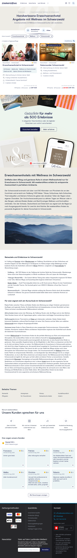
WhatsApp (59, 516)
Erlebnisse (23, 3)
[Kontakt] (66, 3)
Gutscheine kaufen (34, 513)
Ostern (60, 396)
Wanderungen (29, 261)
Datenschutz (32, 520)
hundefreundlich (63, 393)
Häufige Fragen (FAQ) (35, 529)
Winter (35, 266)
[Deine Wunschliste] (69, 3)
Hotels (44, 361)
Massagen (17, 359)
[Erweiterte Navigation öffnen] (48, 3)
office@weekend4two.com (64, 513)
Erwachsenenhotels (55, 338)
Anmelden (45, 550)
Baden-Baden (12, 283)
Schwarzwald (9, 323)
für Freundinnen (26, 396)
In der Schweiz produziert (40, 163)
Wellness (59, 350)
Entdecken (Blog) (33, 515)
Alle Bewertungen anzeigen (38, 495)
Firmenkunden (32, 518)
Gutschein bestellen (30, 129)
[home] (9, 3)
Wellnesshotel (15, 335)
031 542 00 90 (61, 519)
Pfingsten (5, 396)
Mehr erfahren (48, 129)
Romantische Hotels (45, 396)
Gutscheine (32, 3)
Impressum (31, 526)
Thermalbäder (59, 266)
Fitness (41, 393)
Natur (33, 319)
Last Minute (41, 3)
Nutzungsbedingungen (35, 523)
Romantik (5, 393)
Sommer (17, 261)
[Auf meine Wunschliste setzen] (35, 45)
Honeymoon (24, 393)
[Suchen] (73, 3)
